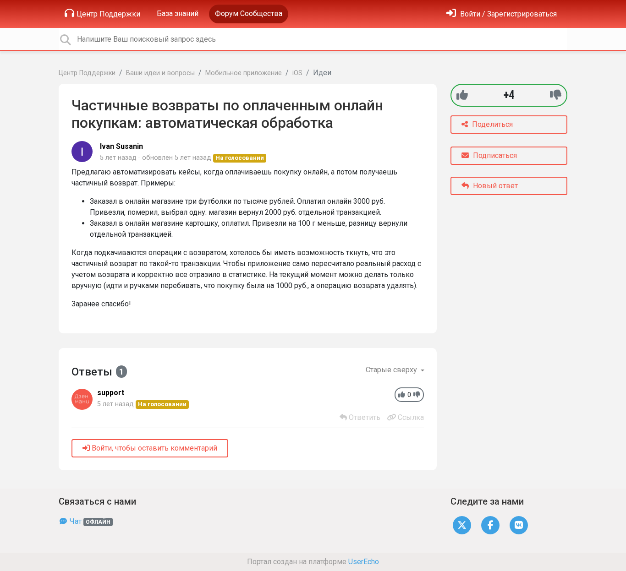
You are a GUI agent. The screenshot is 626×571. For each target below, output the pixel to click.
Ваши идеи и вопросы (160, 73)
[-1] (555, 95)
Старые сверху (392, 369)
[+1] (462, 95)
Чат (89, 521)
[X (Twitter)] (461, 524)
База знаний (177, 13)
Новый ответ (494, 185)
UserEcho (363, 561)
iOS (297, 73)
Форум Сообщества (248, 13)
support (110, 392)
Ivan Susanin (121, 146)
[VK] (518, 524)
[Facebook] (490, 524)
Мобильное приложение (243, 73)
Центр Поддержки (108, 14)
